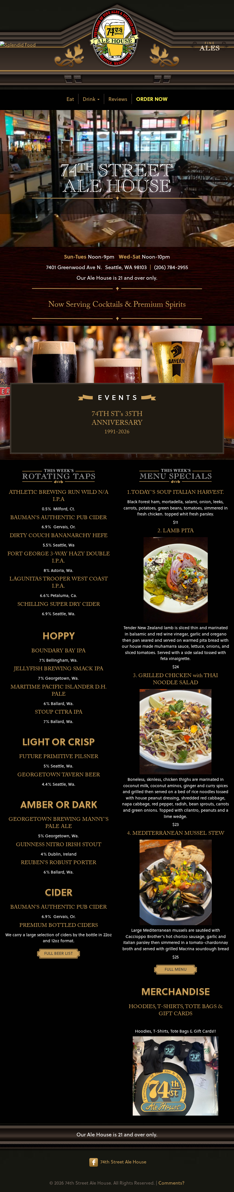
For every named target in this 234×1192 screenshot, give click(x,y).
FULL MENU (176, 969)
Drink (90, 99)
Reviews (117, 99)
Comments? (171, 1182)
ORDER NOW (152, 99)
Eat (70, 99)
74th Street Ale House (123, 1161)
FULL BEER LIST (58, 953)
